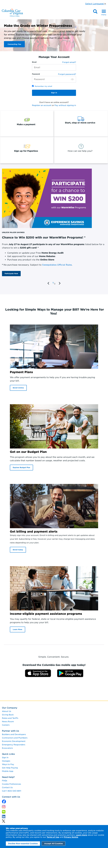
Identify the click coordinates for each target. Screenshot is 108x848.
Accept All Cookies (53, 843)
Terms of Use (53, 837)
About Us (6, 711)
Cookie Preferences (11, 784)
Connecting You (14, 44)
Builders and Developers (14, 734)
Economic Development (13, 741)
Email (34, 62)
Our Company (9, 708)
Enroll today (18, 550)
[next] (59, 283)
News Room (8, 721)
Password (36, 74)
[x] (4, 801)
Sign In (5, 757)
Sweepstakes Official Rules (57, 265)
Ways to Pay (8, 764)
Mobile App (7, 771)
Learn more (81, 835)
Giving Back (8, 715)
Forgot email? (69, 62)
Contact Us (7, 787)
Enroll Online (18, 388)
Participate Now (11, 273)
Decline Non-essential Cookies (23, 843)
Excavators (7, 748)
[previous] (48, 283)
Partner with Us (10, 731)
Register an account (41, 105)
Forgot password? (67, 74)
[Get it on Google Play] (70, 673)
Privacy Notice (71, 837)
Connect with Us (11, 797)
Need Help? (8, 777)
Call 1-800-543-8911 (11, 791)
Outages (6, 761)
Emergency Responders (13, 745)
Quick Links (8, 754)
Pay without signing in (65, 105)
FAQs (4, 781)
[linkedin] (3, 820)
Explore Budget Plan (21, 467)
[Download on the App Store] (38, 673)
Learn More (17, 629)
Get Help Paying (10, 768)
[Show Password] (72, 79)
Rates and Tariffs (10, 718)
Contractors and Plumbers (14, 738)
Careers (5, 725)
